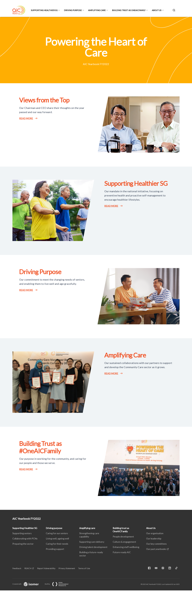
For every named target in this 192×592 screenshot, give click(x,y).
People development (123, 536)
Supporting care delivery (91, 541)
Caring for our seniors (57, 533)
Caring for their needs (57, 543)
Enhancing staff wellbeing (126, 547)
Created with (17, 584)
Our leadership (153, 538)
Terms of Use (84, 568)
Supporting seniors (22, 533)
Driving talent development (93, 547)
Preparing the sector (23, 543)
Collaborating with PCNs (24, 538)
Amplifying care (97, 10)
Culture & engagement (124, 541)
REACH (27, 568)
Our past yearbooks (156, 549)
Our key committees (156, 543)
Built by (47, 584)
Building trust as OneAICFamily (129, 10)
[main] (96, 263)
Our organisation (154, 533)
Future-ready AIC (122, 552)
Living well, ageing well (57, 538)
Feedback (16, 568)
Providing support (55, 549)
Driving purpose (73, 10)
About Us (156, 10)
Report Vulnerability (46, 568)
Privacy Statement (67, 568)
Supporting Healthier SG (44, 10)
